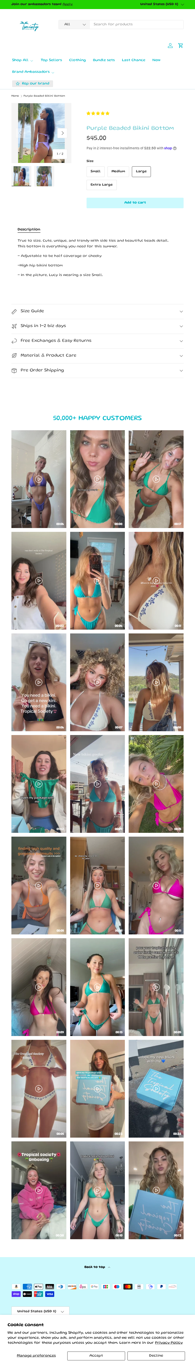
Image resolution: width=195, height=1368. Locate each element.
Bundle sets (104, 60)
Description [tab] (29, 229)
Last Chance (133, 60)
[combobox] (121, 24)
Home (15, 96)
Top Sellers (51, 60)
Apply (68, 4)
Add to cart (135, 202)
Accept (96, 1356)
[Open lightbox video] (38, 479)
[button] (98, 114)
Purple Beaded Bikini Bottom (44, 96)
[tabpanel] (97, 258)
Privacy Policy (169, 1343)
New (156, 60)
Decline (156, 1356)
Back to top (95, 1267)
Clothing (77, 60)
